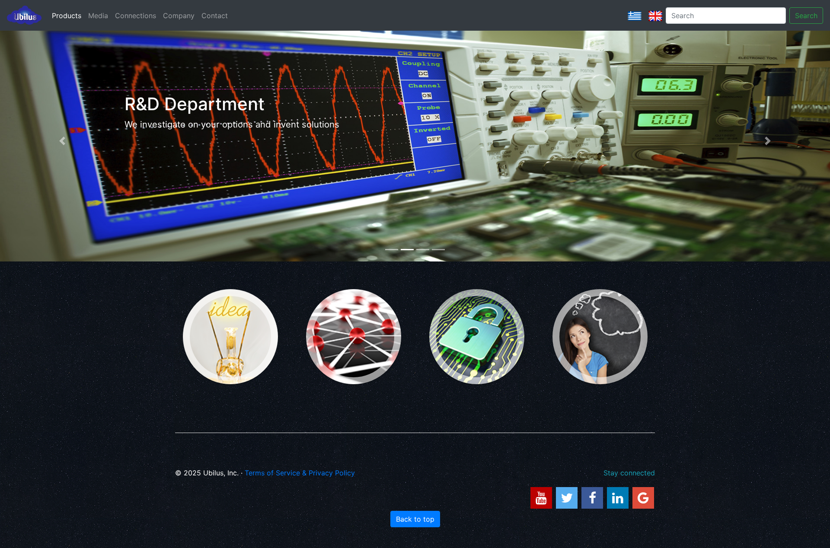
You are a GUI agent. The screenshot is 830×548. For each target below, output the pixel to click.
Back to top (415, 519)
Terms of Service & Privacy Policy (300, 472)
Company (179, 15)
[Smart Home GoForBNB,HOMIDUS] (230, 336)
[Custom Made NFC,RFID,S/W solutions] (600, 336)
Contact (214, 15)
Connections (135, 15)
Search (806, 15)
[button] (62, 141)
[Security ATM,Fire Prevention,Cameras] (476, 336)
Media (98, 15)
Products (66, 15)
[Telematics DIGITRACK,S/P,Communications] (353, 336)
